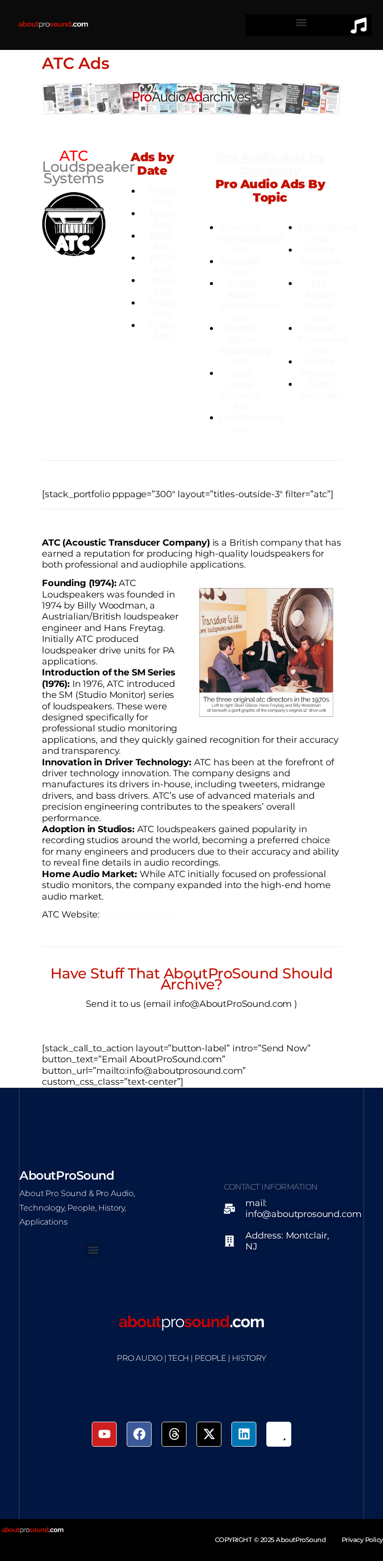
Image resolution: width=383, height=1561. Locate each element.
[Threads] (174, 1434)
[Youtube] (104, 1434)
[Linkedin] (243, 1434)
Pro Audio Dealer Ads (319, 299)
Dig (233, 283)
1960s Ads (162, 241)
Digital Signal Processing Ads (244, 344)
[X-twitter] (208, 1434)
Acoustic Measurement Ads (251, 238)
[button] (301, 22)
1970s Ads (162, 263)
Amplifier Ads (240, 266)
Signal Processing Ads (323, 338)
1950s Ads (162, 218)
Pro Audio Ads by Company (270, 164)
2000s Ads (162, 330)
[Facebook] (139, 1434)
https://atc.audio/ (139, 914)
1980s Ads (162, 285)
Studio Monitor (319, 366)
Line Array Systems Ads (240, 389)
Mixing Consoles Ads (319, 260)
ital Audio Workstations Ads (250, 299)
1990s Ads (162, 307)
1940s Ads (162, 196)
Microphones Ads (328, 232)
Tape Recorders (321, 389)
